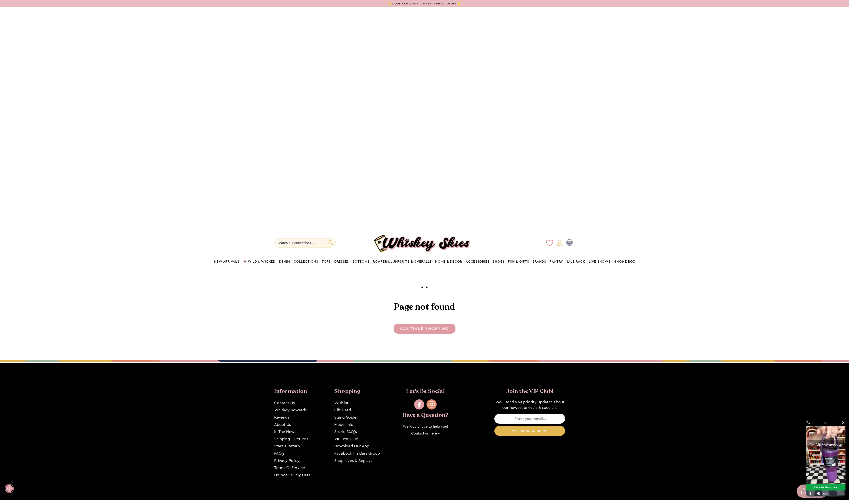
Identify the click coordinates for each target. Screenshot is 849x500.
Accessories (477, 262)
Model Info (343, 424)
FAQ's (279, 453)
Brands (539, 262)
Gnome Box (624, 262)
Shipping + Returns (291, 439)
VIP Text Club (346, 439)
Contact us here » (425, 433)
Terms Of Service (289, 468)
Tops (326, 262)
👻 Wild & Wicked (259, 262)
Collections (306, 262)
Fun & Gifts (518, 262)
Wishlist (341, 403)
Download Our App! (352, 446)
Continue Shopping (424, 328)
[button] (570, 243)
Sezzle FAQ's (345, 432)
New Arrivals (226, 262)
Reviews (281, 417)
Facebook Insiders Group (357, 453)
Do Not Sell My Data (292, 475)
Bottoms (360, 262)
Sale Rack (575, 262)
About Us (282, 424)
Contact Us (284, 403)
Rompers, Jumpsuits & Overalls (402, 262)
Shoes (498, 262)
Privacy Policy (287, 460)
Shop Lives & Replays (353, 460)
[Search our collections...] (331, 242)
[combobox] (305, 243)
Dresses (341, 262)
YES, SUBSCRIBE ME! (530, 431)
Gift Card (342, 410)
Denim (284, 262)
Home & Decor (448, 262)
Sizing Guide (345, 417)
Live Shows (599, 262)
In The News (285, 432)
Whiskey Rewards (290, 410)
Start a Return (287, 446)
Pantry (556, 262)
